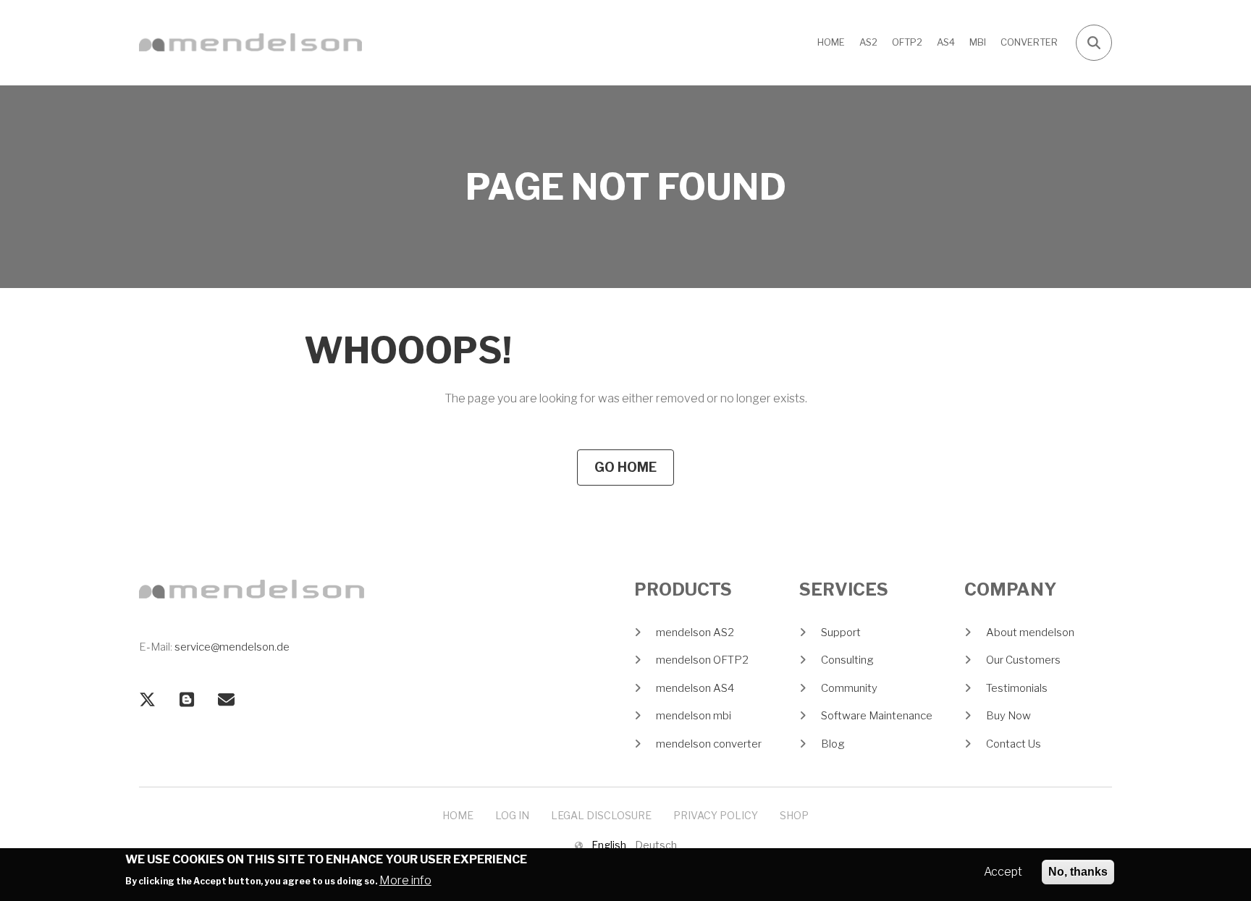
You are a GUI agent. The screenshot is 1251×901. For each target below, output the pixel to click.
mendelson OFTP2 (702, 660)
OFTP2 (907, 42)
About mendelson (1030, 632)
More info (405, 880)
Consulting (847, 660)
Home (831, 42)
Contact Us (1013, 743)
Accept (1003, 872)
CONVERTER (1029, 42)
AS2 (868, 42)
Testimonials (1017, 688)
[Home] (250, 41)
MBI (977, 42)
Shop (794, 815)
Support (841, 632)
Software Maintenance (876, 715)
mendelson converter (709, 743)
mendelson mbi (693, 715)
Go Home (625, 467)
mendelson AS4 (695, 688)
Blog (833, 743)
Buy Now (1008, 715)
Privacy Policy (715, 815)
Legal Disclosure (601, 815)
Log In (512, 815)
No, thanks (1078, 872)
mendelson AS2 (695, 632)
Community (849, 688)
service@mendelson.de (232, 646)
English (608, 845)
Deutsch (656, 845)
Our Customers (1023, 660)
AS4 (946, 42)
